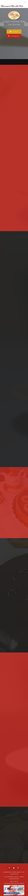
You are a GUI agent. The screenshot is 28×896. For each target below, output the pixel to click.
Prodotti (14, 32)
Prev (21, 493)
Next (24, 493)
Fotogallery (15, 36)
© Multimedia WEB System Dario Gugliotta (14, 883)
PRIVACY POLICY (14, 881)
